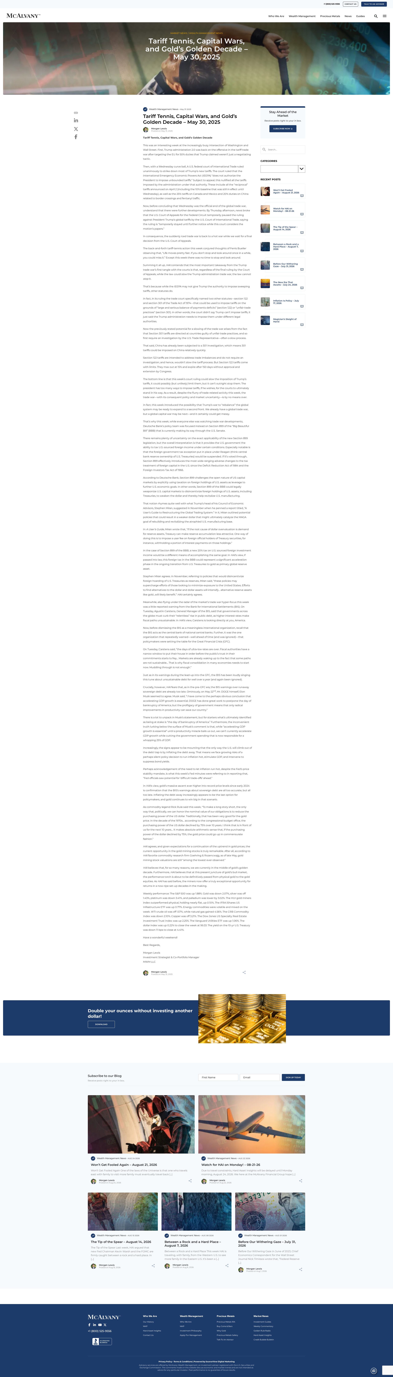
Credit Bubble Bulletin (264, 1339)
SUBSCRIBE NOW (281, 128)
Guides (360, 16)
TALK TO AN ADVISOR (374, 4)
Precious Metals (330, 16)
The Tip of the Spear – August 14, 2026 (121, 1242)
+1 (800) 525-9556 (332, 4)
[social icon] (89, 1325)
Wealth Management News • (164, 109)
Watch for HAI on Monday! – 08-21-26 (230, 1165)
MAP (145, 1326)
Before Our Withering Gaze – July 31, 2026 (267, 1243)
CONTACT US (350, 4)
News (348, 16)
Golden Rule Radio (262, 1331)
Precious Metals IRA (226, 1322)
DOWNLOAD (101, 1024)
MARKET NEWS (178, 33)
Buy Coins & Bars (224, 1326)
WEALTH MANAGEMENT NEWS (206, 33)
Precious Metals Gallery (227, 1335)
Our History (148, 1322)
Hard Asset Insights (152, 1331)
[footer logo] (104, 1317)
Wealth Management (302, 16)
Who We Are (276, 16)
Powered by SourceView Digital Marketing (214, 1361)
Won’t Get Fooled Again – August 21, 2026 (124, 1165)
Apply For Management (191, 1335)
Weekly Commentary (263, 1326)
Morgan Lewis (159, 128)
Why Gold (221, 1331)
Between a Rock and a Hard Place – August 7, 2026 (193, 1243)
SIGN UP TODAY (293, 1077)
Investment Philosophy (191, 1331)
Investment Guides (262, 1322)
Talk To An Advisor (225, 1339)
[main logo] (53, 16)
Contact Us (148, 1335)
